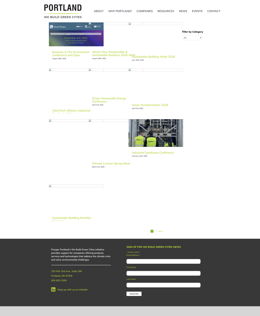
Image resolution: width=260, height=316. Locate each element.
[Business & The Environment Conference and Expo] (76, 34)
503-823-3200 (59, 280)
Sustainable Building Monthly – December (72, 219)
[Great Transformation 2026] (156, 83)
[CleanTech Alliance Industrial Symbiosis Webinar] (76, 86)
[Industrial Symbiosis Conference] (156, 133)
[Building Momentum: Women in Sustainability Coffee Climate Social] (76, 146)
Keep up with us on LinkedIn (72, 289)
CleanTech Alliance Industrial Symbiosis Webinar (71, 112)
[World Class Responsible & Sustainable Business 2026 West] (116, 34)
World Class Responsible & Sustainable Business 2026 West (113, 53)
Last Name (131, 279)
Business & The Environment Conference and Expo (70, 53)
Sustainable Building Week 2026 (153, 56)
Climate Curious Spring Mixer (111, 163)
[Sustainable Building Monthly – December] (76, 198)
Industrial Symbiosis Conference (153, 152)
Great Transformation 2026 (150, 105)
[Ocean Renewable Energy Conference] (116, 80)
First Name (131, 267)
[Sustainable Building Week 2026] (156, 36)
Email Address (133, 255)
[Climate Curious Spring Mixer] (116, 138)
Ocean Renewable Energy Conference (109, 99)
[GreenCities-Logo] (63, 4)
